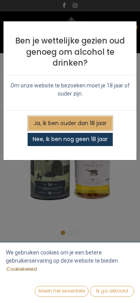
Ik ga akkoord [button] (112, 290)
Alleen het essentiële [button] (61, 290)
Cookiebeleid (21, 269)
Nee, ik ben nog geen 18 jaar (70, 139)
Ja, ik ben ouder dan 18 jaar (70, 123)
